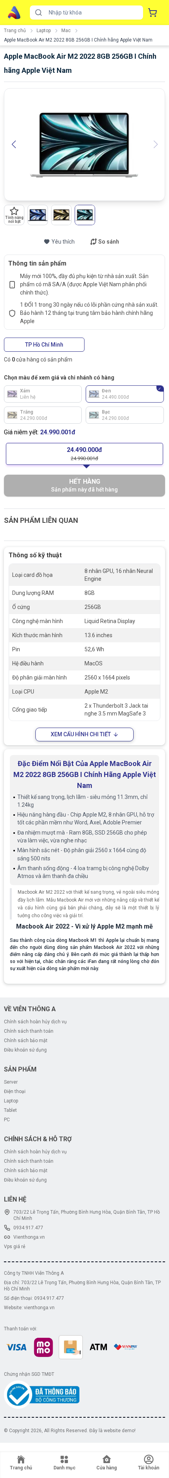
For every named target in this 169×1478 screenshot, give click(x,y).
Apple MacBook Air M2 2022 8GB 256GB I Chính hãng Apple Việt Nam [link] (78, 40)
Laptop (44, 30)
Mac (66, 30)
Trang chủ (15, 30)
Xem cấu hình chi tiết (81, 734)
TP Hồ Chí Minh (44, 344)
